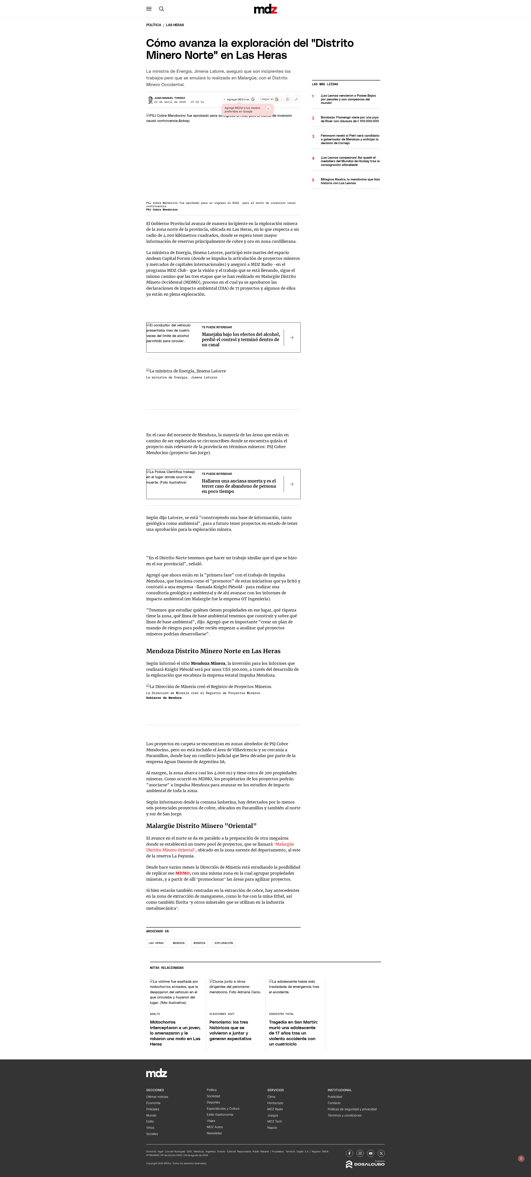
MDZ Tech (274, 1121)
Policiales (152, 1109)
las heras (156, 943)
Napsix (272, 1128)
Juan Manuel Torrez (169, 98)
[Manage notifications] (521, 1158)
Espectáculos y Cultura (223, 1108)
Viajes (211, 1121)
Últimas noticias (157, 1097)
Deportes (213, 1102)
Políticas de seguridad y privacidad (352, 1109)
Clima (271, 1097)
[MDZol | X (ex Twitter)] (381, 1153)
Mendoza (179, 943)
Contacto (334, 1103)
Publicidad (335, 1097)
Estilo (150, 1121)
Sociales (152, 1134)
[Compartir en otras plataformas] (297, 99)
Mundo (151, 1115)
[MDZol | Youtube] (370, 1153)
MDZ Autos (215, 1127)
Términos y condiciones (345, 1115)
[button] (149, 9)
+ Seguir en (266, 99)
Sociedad (213, 1096)
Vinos (150, 1128)
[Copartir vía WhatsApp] (287, 99)
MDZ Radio (275, 1109)
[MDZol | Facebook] (349, 1153)
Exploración (224, 943)
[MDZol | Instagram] (360, 1153)
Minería (199, 943)
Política (153, 25)
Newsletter (214, 1133)
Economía (153, 1103)
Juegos (272, 1115)
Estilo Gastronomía (220, 1114)
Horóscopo (275, 1103)
